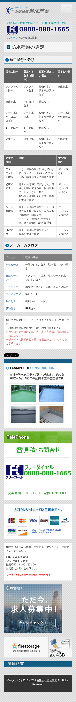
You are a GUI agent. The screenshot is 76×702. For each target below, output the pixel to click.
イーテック (12, 286)
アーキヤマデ (13, 294)
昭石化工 (11, 301)
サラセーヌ (12, 264)
